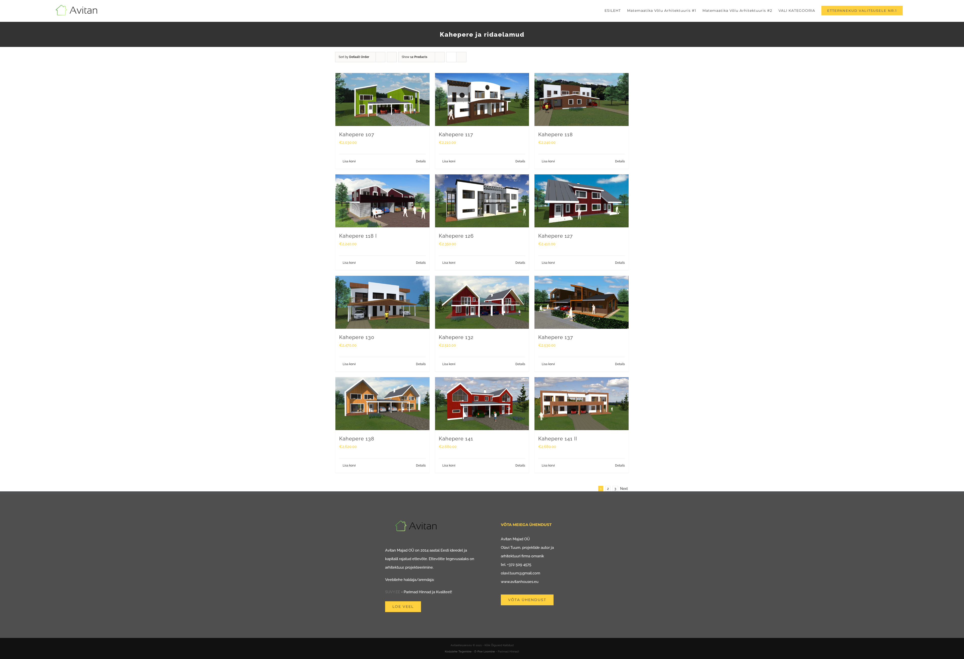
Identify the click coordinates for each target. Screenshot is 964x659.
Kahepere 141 (456, 439)
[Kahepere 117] (482, 99)
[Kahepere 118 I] (382, 200)
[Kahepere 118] (581, 99)
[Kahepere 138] (382, 403)
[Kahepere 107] (382, 99)
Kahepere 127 (555, 236)
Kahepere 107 (356, 134)
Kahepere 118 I (358, 236)
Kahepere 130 (356, 337)
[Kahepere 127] (581, 200)
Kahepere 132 (456, 337)
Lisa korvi (349, 161)
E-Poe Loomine (484, 651)
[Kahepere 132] (482, 302)
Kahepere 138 (356, 439)
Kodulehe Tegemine (458, 651)
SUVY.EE (392, 592)
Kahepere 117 (456, 134)
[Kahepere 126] (482, 200)
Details (421, 161)
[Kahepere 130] (382, 302)
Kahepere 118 (555, 134)
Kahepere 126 (456, 236)
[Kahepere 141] (482, 403)
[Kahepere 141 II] (581, 403)
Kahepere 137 (555, 337)
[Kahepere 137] (581, 302)
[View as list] (461, 57)
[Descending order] (392, 57)
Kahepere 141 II (557, 439)
